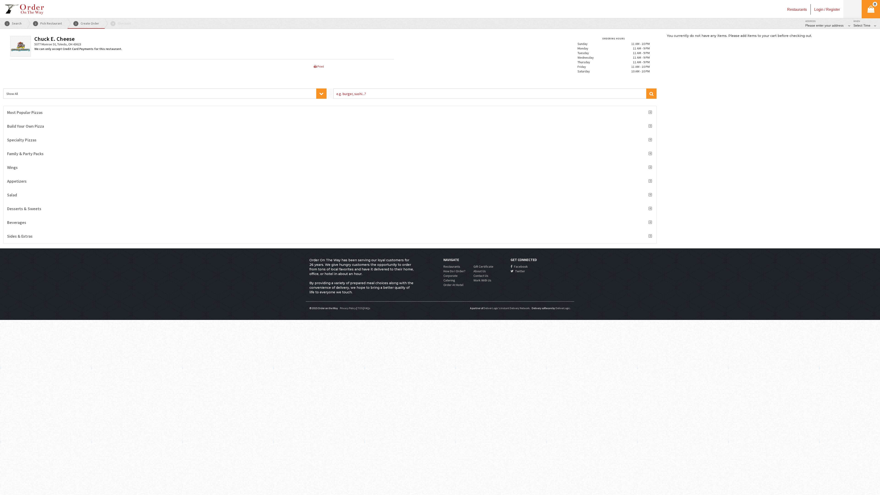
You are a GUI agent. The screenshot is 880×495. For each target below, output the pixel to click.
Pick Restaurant (48, 23)
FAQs (367, 308)
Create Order (87, 23)
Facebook (520, 266)
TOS (360, 308)
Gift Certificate (483, 266)
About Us (479, 271)
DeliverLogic (563, 308)
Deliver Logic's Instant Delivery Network (507, 308)
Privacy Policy (348, 308)
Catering (449, 280)
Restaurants (451, 266)
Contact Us (480, 276)
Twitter (519, 271)
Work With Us (482, 280)
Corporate (450, 276)
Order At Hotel (453, 285)
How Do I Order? (454, 271)
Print (320, 66)
